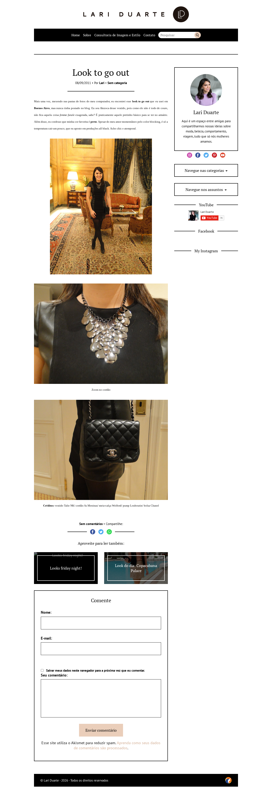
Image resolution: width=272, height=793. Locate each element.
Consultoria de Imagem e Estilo (117, 35)
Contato (149, 35)
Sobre (87, 35)
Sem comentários (91, 524)
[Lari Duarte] (136, 14)
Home (75, 35)
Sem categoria (117, 83)
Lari (101, 83)
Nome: (46, 612)
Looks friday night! (66, 568)
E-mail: (46, 638)
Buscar (197, 35)
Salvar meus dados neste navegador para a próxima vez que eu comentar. (95, 670)
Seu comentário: (54, 675)
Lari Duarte (206, 112)
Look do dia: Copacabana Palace (136, 568)
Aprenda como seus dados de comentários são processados (117, 745)
